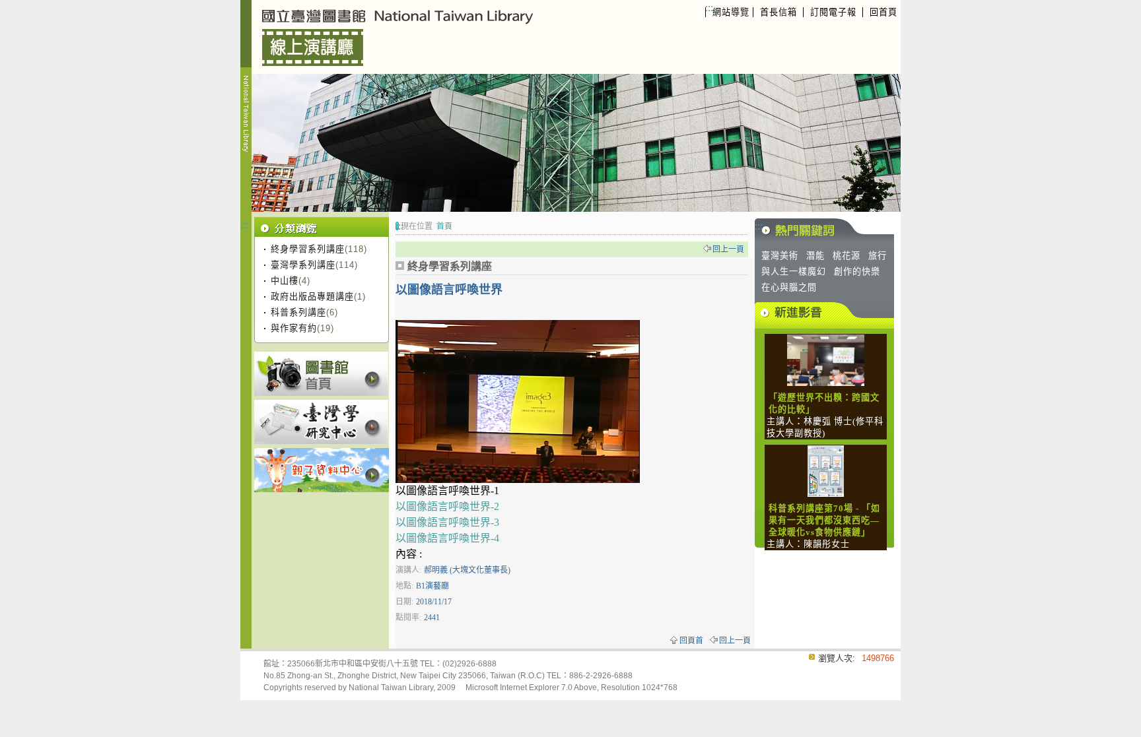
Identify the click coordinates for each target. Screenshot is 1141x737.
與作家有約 (294, 328)
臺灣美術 (779, 256)
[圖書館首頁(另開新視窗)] (321, 374)
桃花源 (846, 256)
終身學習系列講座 (308, 249)
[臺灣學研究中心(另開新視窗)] (321, 422)
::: (709, 7)
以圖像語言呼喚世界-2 (447, 506)
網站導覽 (730, 12)
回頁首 (691, 640)
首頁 (444, 226)
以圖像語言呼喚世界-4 (447, 538)
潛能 (815, 256)
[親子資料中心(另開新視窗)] (321, 470)
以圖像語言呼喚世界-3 (447, 522)
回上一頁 (728, 249)
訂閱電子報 (833, 12)
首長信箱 (778, 12)
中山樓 (284, 281)
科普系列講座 (298, 312)
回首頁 (883, 12)
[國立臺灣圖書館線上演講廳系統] (411, 37)
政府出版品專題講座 (312, 297)
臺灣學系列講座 (303, 265)
